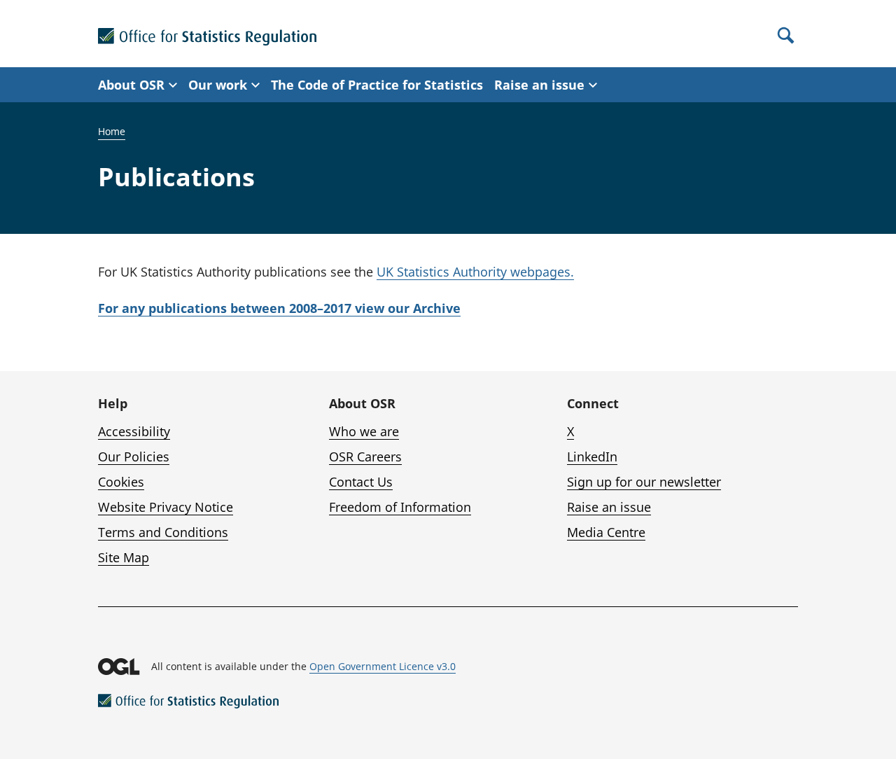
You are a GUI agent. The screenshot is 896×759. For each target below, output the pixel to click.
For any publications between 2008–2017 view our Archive (279, 308)
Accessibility (134, 431)
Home (111, 131)
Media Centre (606, 532)
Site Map (123, 557)
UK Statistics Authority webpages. (475, 271)
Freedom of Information (400, 507)
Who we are (364, 431)
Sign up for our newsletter (644, 481)
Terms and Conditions (163, 532)
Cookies (121, 481)
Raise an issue (609, 507)
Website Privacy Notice (165, 507)
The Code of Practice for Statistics (377, 84)
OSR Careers (365, 456)
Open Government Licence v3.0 (382, 666)
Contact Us (361, 481)
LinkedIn (592, 456)
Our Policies (133, 456)
